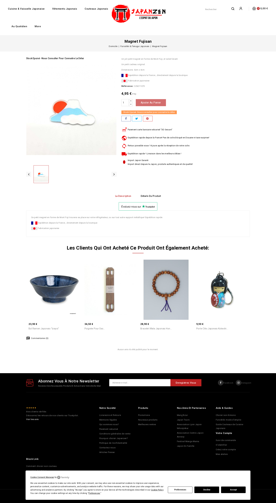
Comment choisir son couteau (41, 466)
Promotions (144, 415)
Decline (206, 490)
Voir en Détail (57, 281)
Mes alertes (222, 454)
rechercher (233, 8)
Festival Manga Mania (188, 441)
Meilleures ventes (147, 424)
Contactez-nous (107, 447)
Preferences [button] (94, 493)
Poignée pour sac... (94, 328)
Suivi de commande (226, 440)
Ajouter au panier (151, 102)
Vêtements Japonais (64, 8)
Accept (233, 490)
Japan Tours (183, 420)
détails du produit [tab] (151, 196)
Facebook (228, 383)
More (38, 26)
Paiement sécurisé (108, 429)
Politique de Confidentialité (113, 443)
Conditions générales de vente (114, 433)
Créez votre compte (226, 449)
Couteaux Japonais (96, 8)
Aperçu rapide (51, 281)
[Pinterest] (147, 118)
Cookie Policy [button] (157, 490)
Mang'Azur (182, 415)
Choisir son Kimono (226, 415)
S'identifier (221, 445)
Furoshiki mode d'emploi (228, 420)
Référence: (127, 86)
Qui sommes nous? (109, 424)
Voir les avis (32, 419)
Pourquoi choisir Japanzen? (113, 438)
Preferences (180, 490)
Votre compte (224, 433)
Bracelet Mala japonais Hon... (156, 328)
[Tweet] (137, 118)
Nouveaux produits (147, 420)
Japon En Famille (185, 446)
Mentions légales (108, 420)
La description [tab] (123, 196)
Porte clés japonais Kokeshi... (212, 328)
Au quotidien (19, 26)
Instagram (246, 383)
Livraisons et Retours (110, 415)
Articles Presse (107, 452)
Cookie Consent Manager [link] (42, 477)
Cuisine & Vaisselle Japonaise (26, 8)
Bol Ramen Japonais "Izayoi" (44, 328)
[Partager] (126, 118)
